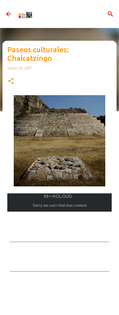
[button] (11, 81)
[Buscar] (110, 14)
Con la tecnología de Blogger (63, 304)
